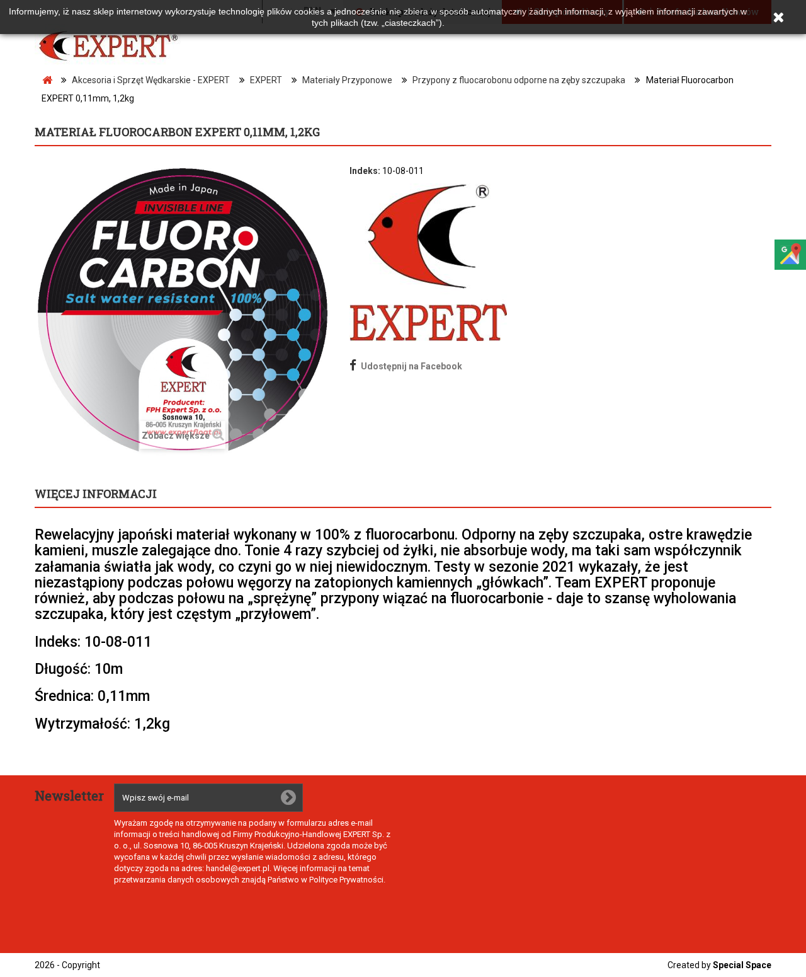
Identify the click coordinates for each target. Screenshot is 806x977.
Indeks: (364, 171)
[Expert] (120, 46)
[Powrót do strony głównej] (47, 80)
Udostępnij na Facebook (411, 366)
